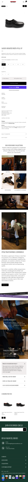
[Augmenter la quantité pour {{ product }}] (8, 74)
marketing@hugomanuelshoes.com (14, 443)
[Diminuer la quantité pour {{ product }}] (3, 74)
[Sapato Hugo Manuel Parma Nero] (8, 403)
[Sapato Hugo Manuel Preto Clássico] (20, 403)
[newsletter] (24, 429)
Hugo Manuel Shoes (8, 473)
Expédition (9, 59)
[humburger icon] (3, 2)
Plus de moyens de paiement (14, 90)
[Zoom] (7, 6)
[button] (24, 6)
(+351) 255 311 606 (10, 448)
